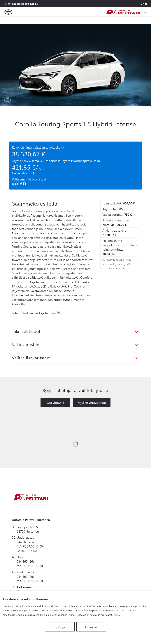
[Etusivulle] (122, 12)
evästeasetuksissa (110, 614)
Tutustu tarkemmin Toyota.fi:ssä (34, 313)
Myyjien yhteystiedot (92, 402)
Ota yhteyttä (55, 402)
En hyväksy (91, 627)
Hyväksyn (60, 627)
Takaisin (22, 20)
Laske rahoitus (22, 173)
